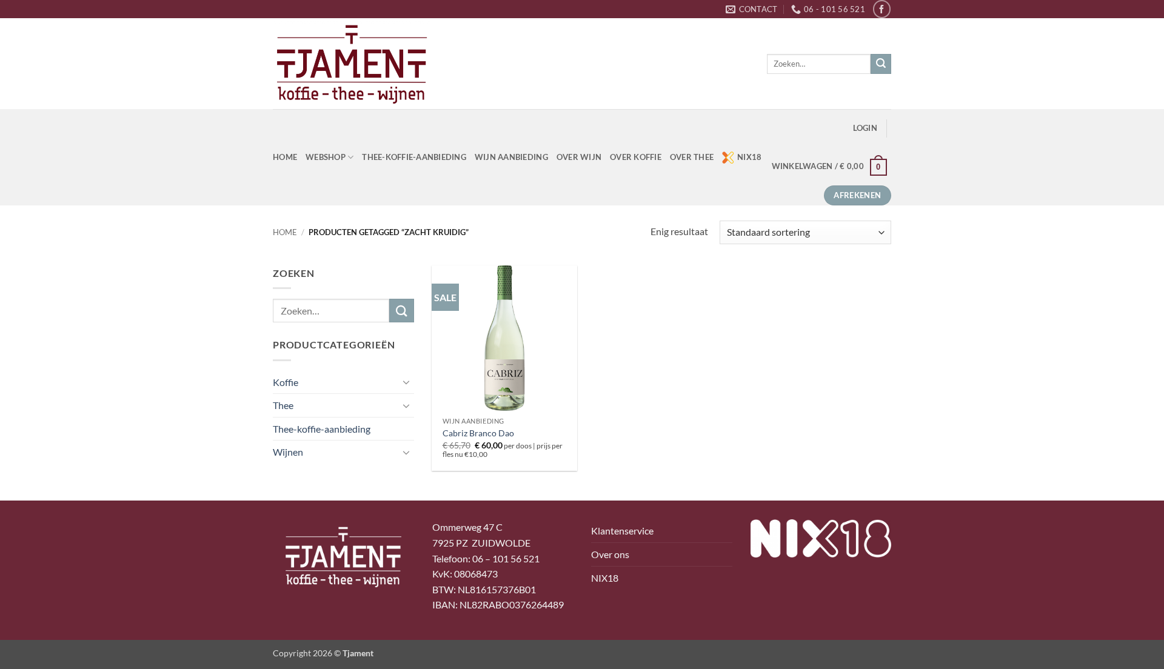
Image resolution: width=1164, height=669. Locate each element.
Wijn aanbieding (511, 157)
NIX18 (749, 157)
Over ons (610, 554)
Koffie (285, 382)
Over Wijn (579, 157)
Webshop (326, 157)
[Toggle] (407, 381)
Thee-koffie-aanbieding (414, 157)
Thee (283, 405)
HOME (285, 157)
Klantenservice (622, 530)
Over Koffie (635, 157)
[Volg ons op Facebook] (882, 9)
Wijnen (288, 452)
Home (285, 232)
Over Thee (692, 157)
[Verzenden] (881, 64)
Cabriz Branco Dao (478, 433)
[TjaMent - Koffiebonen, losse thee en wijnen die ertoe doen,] (351, 63)
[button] (865, 128)
